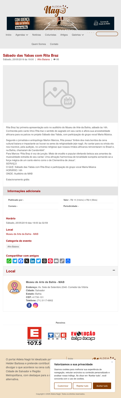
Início (8, 34)
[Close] (112, 362)
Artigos (64, 34)
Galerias (76, 34)
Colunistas (50, 34)
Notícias (36, 34)
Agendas (20, 34)
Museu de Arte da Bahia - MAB (22, 234)
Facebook (29, 305)
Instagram (35, 305)
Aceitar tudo (102, 385)
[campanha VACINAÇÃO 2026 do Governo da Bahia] (60, 18)
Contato (54, 44)
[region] (82, 375)
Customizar (63, 385)
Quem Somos (39, 44)
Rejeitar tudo (82, 385)
